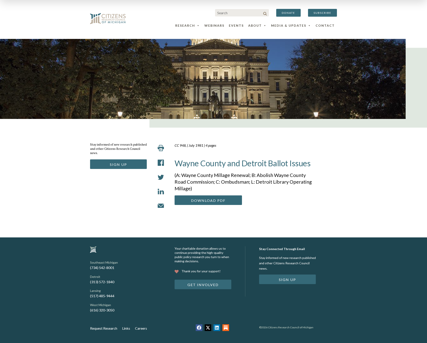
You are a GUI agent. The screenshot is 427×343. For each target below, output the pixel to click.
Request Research (103, 328)
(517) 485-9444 (102, 296)
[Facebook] (199, 327)
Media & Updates (288, 25)
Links (126, 328)
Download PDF (208, 200)
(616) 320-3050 (102, 310)
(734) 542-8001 (102, 267)
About (255, 25)
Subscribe (322, 12)
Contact (325, 25)
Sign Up (118, 164)
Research (185, 25)
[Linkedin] (217, 327)
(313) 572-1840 (102, 282)
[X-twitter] (208, 327)
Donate (288, 12)
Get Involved (203, 285)
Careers (141, 328)
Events (236, 25)
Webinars (214, 25)
